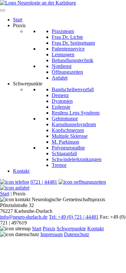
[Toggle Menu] (2, 10)
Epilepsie (61, 107)
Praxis (49, 228)
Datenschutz (76, 234)
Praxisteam (63, 31)
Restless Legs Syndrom (76, 112)
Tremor (59, 165)
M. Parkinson (65, 142)
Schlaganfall (64, 153)
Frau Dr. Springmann (73, 43)
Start (17, 19)
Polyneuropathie (68, 147)
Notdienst (61, 66)
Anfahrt (60, 78)
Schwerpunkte (71, 228)
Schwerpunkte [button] (27, 83)
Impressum (51, 234)
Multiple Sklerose (70, 136)
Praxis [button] (19, 25)
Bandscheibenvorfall (73, 89)
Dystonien (62, 101)
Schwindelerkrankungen (76, 159)
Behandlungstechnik (72, 60)
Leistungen (63, 54)
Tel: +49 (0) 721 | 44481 (74, 217)
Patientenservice (68, 48)
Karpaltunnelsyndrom (74, 124)
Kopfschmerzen (68, 130)
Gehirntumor (65, 118)
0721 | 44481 (43, 182)
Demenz (60, 95)
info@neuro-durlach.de (23, 217)
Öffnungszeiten (67, 72)
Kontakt (21, 171)
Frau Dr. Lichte (67, 37)
